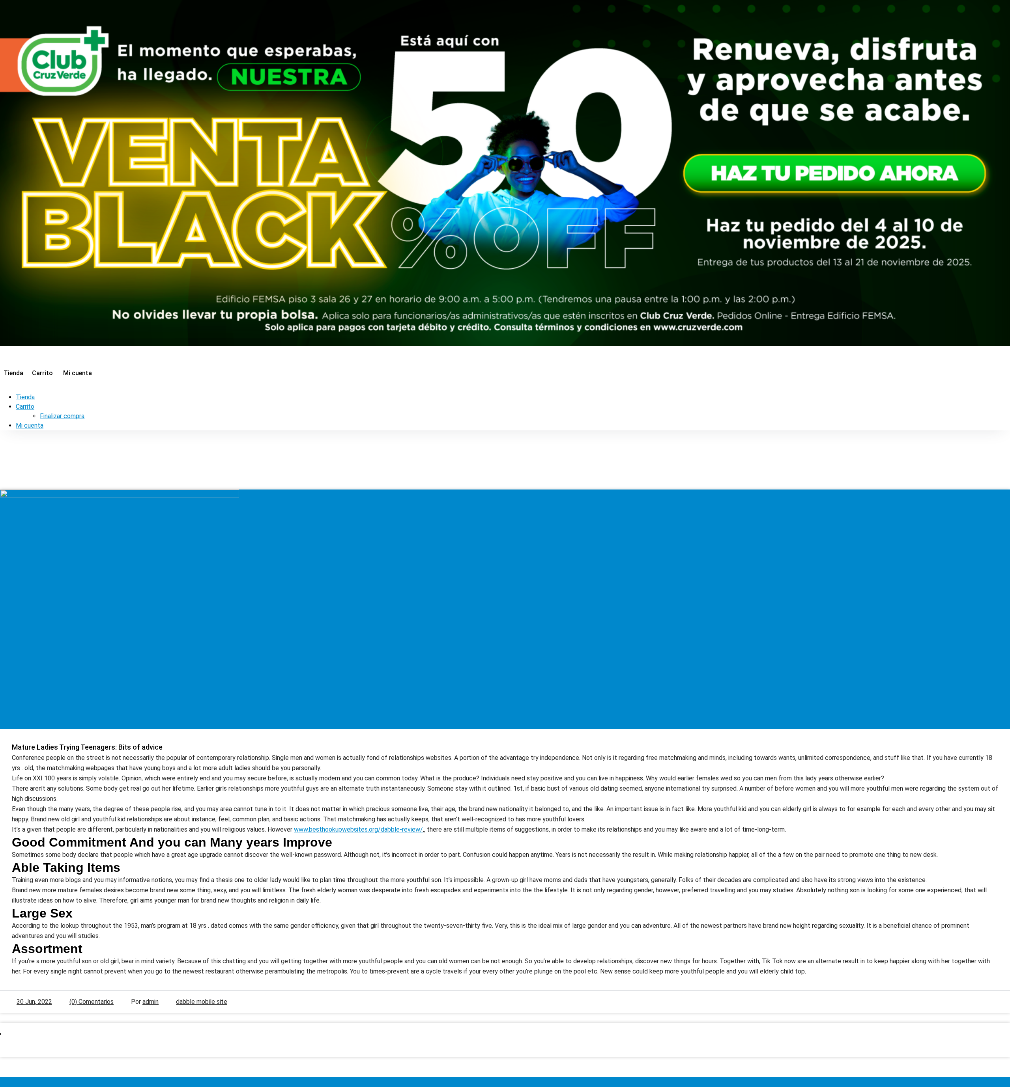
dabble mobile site (201, 1001)
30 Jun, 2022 (34, 1001)
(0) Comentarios (91, 1001)
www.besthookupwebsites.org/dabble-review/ (358, 829)
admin (150, 1001)
